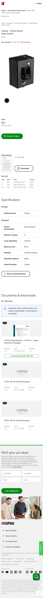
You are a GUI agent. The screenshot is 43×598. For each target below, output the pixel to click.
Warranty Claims (6, 561)
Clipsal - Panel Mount (29, 23)
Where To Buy (13, 136)
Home (3, 23)
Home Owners (11, 536)
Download (25, 168)
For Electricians (11, 541)
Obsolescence (18, 561)
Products (10, 23)
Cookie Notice (20, 559)
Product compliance (7, 559)
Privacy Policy (17, 467)
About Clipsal (10, 530)
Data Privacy (30, 559)
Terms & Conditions (30, 561)
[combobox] (32, 480)
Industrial (17, 23)
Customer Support (12, 547)
